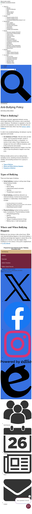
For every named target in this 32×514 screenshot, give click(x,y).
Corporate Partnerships (12, 57)
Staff (8, 10)
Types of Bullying (8, 164)
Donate (5, 65)
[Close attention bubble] (29, 496)
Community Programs (12, 59)
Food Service (10, 44)
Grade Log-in (10, 34)
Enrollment (9, 42)
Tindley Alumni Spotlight (12, 53)
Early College (10, 22)
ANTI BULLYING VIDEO (7, 110)
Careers (8, 14)
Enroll (5, 66)
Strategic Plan (10, 13)
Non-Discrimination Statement (14, 46)
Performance (10, 28)
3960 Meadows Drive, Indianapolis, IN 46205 (11, 270)
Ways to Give (10, 56)
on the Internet (6, 243)
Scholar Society (10, 60)
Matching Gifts (10, 61)
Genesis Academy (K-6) (12, 18)
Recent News (10, 48)
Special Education (11, 24)
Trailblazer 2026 (10, 63)
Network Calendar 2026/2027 (14, 32)
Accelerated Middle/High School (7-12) (16, 20)
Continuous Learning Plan (13, 41)
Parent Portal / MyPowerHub (13, 33)
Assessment (9, 26)
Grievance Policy (11, 36)
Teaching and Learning (12, 25)
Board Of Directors (11, 9)
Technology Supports (12, 40)
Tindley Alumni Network (12, 52)
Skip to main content (5, 1)
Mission (8, 7)
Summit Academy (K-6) (12, 17)
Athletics (9, 50)
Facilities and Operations (12, 29)
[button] (6, 6)
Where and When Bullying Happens (13, 166)
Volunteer (9, 37)
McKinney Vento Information (13, 45)
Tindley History (10, 11)
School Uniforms (11, 38)
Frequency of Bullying (9, 168)
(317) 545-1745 (8, 271)
